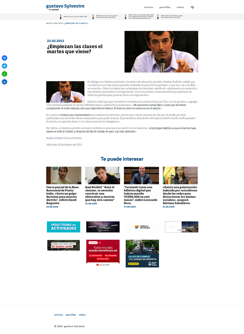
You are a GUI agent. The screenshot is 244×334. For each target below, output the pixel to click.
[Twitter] (5, 66)
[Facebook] (5, 58)
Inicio (49, 23)
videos (82, 315)
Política (58, 23)
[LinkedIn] (5, 82)
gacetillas (71, 315)
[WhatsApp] (5, 74)
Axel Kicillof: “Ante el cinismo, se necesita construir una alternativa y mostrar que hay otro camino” (100, 194)
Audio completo (55, 138)
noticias (58, 315)
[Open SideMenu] (192, 7)
